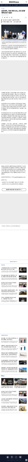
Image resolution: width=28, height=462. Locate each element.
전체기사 (2, 5)
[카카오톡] (7, 17)
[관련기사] (4, 180)
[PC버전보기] (20, 457)
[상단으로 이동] (26, 460)
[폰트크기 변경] (25, 17)
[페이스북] (2, 17)
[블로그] (7, 457)
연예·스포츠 (25, 5)
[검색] (26, 2)
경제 (10, 5)
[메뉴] (1, 2)
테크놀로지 (16, 5)
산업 (12, 5)
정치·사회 (21, 5)
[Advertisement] (14, 75)
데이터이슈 (6, 5)
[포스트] (11, 457)
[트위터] (5, 17)
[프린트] (11, 17)
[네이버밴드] (9, 17)
